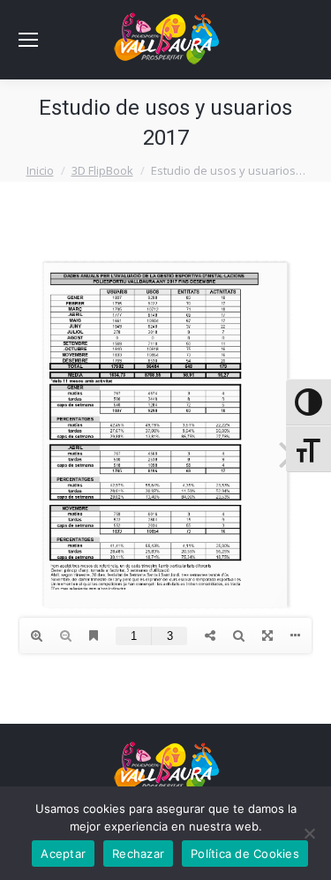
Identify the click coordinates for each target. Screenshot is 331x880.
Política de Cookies (245, 853)
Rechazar (138, 853)
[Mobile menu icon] (28, 39)
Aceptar (63, 853)
